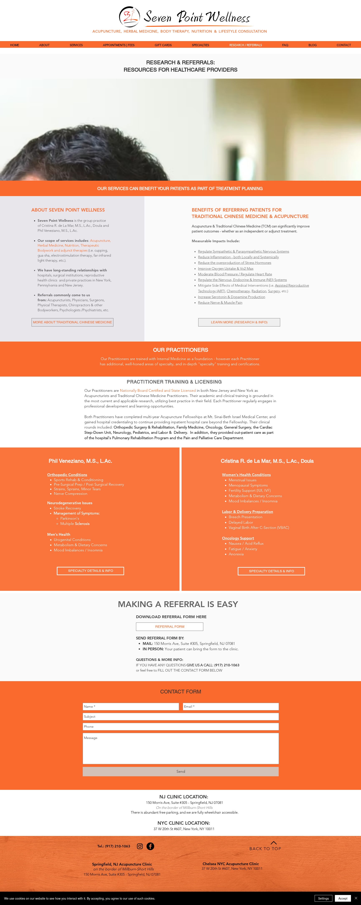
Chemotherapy (238, 291)
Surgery (274, 291)
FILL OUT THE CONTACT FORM (183, 670)
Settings (323, 898)
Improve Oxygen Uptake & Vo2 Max (225, 268)
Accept (342, 898)
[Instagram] (140, 846)
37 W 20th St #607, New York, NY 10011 (184, 829)
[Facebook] (150, 846)
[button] (200, 45)
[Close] (355, 898)
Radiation (259, 291)
